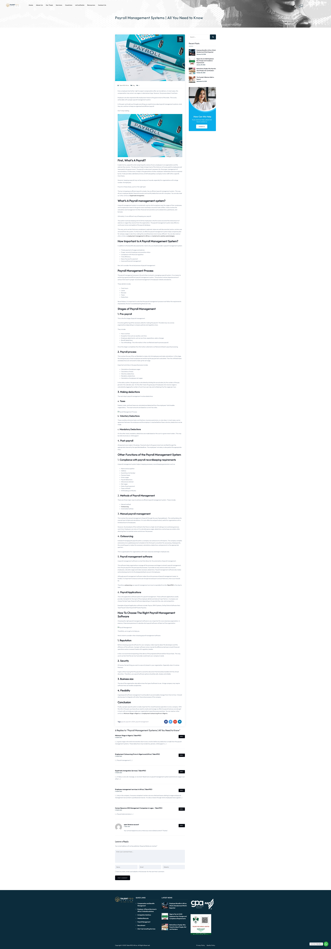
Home (31, 5)
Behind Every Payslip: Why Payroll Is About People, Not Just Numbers (206, 69)
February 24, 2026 (201, 54)
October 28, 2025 (201, 72)
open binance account (131, 825)
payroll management (142, 722)
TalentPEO (170, 585)
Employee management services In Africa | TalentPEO (133, 789)
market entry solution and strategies (163, 236)
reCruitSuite (79, 5)
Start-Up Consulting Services (146, 929)
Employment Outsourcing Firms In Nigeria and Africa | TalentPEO (137, 754)
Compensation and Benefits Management (145, 905)
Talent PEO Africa (124, 85)
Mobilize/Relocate (143, 918)
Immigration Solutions (144, 915)
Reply (181, 736)
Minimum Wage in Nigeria (132, 713)
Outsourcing (125, 506)
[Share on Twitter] (170, 722)
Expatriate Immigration (137, 195)
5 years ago (118, 737)
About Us (39, 5)
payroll (123, 722)
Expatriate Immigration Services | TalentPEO (130, 771)
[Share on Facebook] (166, 722)
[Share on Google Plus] (175, 722)
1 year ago (127, 826)
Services (59, 5)
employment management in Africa (138, 236)
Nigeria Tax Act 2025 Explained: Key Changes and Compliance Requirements (205, 60)
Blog (133, 85)
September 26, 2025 (202, 81)
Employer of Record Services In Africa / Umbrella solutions (147, 910)
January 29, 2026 (201, 64)
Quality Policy (211, 945)
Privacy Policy (200, 945)
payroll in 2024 (130, 722)
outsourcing (128, 585)
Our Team (49, 5)
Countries (68, 5)
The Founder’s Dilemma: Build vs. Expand (205, 78)
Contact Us (102, 5)
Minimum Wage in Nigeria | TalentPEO (128, 735)
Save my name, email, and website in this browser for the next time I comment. (140, 871)
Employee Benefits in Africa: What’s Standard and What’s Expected (206, 51)
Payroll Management (143, 922)
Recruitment (141, 925)
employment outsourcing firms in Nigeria (154, 713)
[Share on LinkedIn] (180, 722)
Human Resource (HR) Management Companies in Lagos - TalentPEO (138, 808)
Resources (91, 5)
